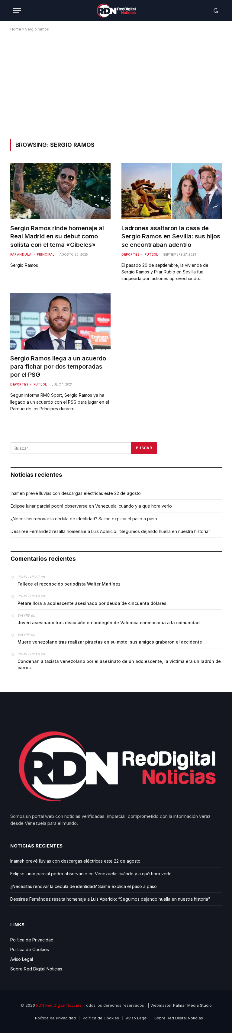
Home (15, 29)
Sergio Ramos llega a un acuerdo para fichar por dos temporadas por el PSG (58, 366)
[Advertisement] (116, 84)
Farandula (21, 254)
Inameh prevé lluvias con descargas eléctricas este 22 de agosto (76, 493)
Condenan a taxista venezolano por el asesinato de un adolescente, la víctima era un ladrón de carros (119, 664)
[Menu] (17, 11)
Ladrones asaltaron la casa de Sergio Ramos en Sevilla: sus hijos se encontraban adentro (170, 236)
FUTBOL (151, 254)
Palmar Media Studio (192, 1005)
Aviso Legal (21, 959)
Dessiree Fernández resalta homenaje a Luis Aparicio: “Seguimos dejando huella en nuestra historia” (110, 531)
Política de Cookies (29, 949)
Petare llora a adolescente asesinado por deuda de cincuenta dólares (92, 603)
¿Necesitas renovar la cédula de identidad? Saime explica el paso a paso (84, 518)
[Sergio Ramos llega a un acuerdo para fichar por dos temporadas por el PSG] (60, 321)
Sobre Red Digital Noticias (36, 968)
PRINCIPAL (46, 254)
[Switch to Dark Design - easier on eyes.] (215, 10)
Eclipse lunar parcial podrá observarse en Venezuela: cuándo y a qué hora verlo (91, 505)
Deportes (130, 254)
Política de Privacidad (31, 939)
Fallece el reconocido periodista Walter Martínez (69, 583)
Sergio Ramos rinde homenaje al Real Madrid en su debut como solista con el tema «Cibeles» (57, 236)
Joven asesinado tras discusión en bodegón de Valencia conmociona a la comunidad (109, 622)
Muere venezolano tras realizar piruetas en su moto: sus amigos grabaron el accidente (110, 641)
